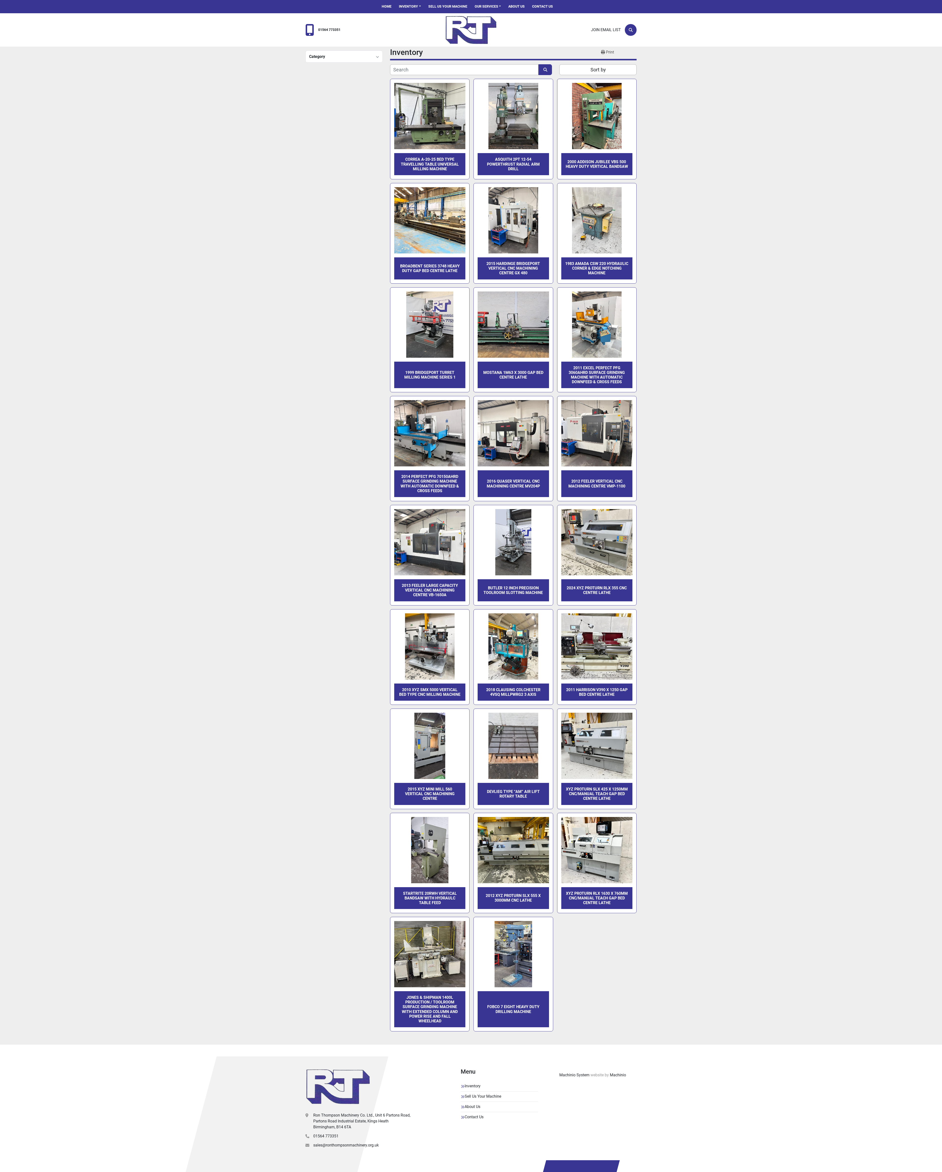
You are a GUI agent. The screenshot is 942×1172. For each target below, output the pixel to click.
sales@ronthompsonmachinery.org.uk (346, 1145)
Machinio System (574, 1075)
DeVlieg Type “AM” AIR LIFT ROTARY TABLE (513, 794)
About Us (516, 6)
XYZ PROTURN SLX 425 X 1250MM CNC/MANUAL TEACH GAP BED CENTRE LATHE (597, 794)
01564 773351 (329, 30)
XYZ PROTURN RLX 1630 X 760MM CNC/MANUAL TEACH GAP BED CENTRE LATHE (597, 898)
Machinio (618, 1075)
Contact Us (542, 6)
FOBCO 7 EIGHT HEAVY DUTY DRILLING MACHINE (513, 1009)
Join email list (606, 29)
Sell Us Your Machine (447, 6)
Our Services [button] (486, 6)
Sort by (598, 70)
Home (387, 6)
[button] (410, 6)
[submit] (545, 69)
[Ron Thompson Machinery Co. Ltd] (338, 1086)
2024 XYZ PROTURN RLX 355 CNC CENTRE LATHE (597, 590)
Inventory (408, 6)
